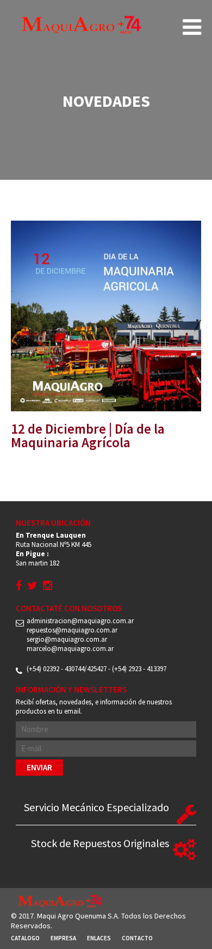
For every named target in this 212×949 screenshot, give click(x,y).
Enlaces (99, 938)
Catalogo (25, 938)
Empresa (63, 938)
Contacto (137, 938)
